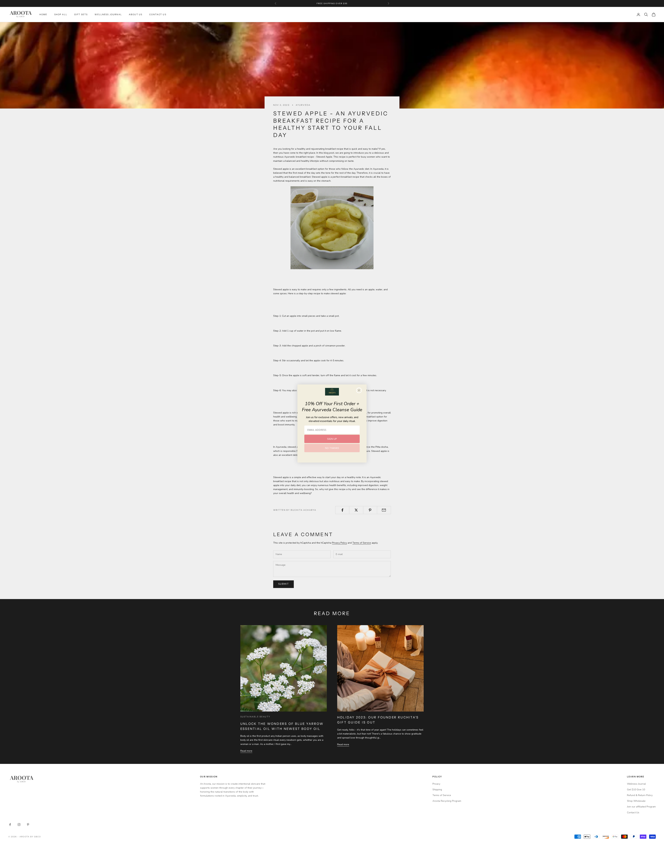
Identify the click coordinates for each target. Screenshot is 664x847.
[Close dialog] (359, 390)
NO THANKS (332, 448)
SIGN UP (332, 438)
